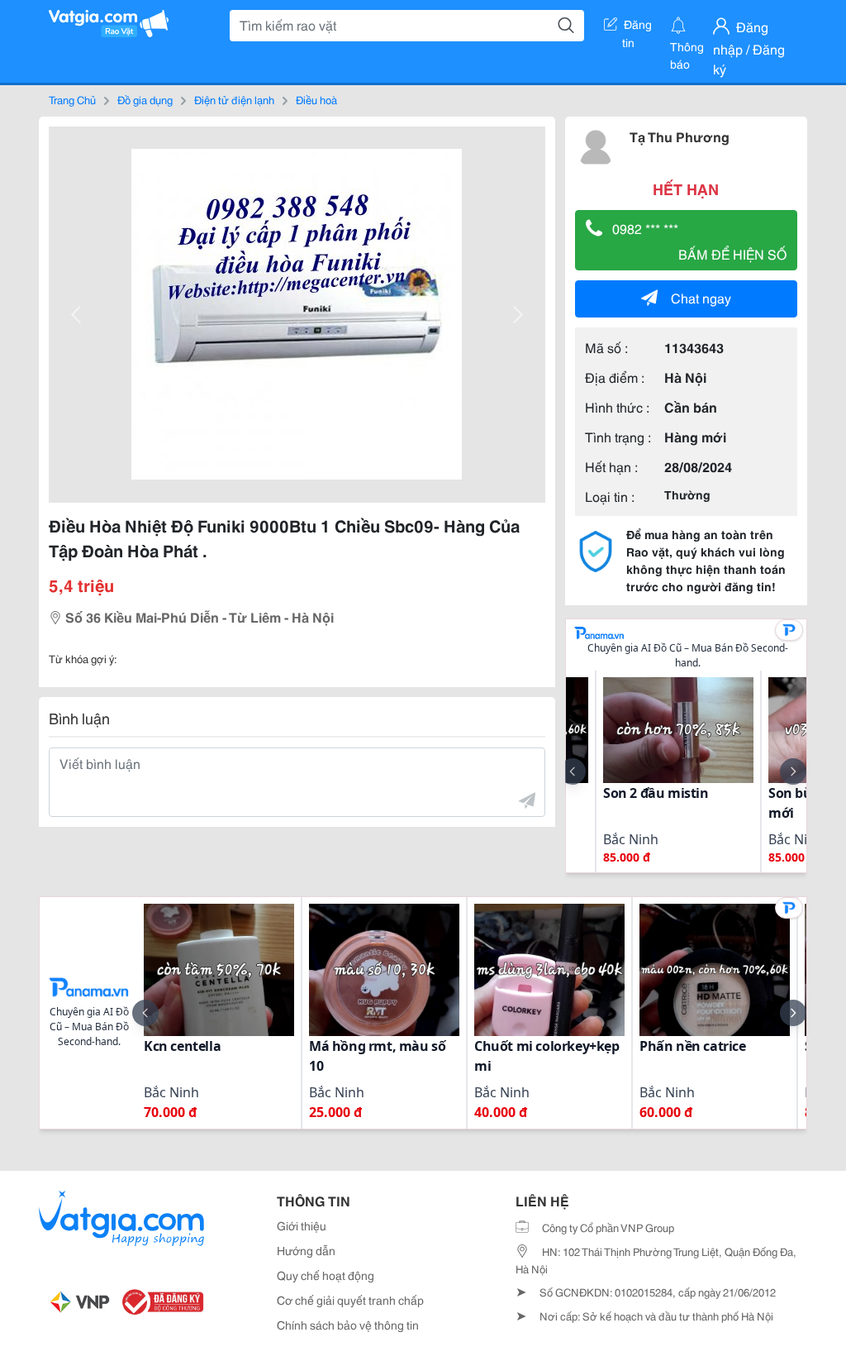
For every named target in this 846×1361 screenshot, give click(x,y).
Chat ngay (701, 297)
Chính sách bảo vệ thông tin (348, 1324)
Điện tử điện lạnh (234, 99)
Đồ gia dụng (145, 99)
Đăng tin (637, 27)
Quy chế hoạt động (325, 1275)
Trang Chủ (72, 99)
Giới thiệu (301, 1225)
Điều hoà (316, 99)
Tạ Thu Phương (680, 136)
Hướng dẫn (306, 1250)
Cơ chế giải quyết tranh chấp (350, 1300)
